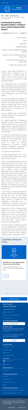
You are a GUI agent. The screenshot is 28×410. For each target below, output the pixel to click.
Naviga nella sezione (14, 299)
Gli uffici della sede (7, 318)
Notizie (7, 15)
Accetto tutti (22, 407)
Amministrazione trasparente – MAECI (12, 393)
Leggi (7, 276)
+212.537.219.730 (9, 312)
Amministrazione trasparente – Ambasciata (13, 390)
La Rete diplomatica (7, 350)
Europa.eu (7, 364)
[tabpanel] (14, 268)
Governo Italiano (5, 2)
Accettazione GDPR (7, 327)
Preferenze (11, 407)
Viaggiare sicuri (6, 352)
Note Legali (8, 331)
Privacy (4, 331)
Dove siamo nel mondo (8, 355)
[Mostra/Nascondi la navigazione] (3, 9)
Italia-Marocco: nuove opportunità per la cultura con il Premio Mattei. (13, 263)
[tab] (10, 293)
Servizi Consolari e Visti (8, 382)
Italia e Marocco (6, 379)
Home (2, 15)
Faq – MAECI (6, 370)
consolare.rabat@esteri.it (13, 315)
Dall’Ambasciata (14, 15)
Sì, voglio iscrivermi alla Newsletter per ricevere (13, 335)
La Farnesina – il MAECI (8, 347)
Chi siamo (5, 376)
